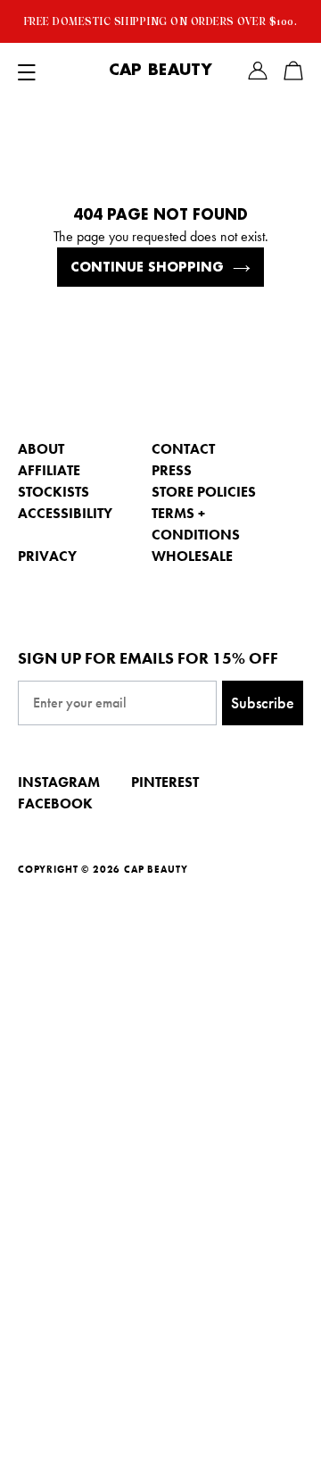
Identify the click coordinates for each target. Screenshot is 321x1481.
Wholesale (192, 556)
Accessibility (65, 513)
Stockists (53, 491)
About (41, 448)
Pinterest (165, 782)
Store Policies (204, 491)
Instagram (59, 782)
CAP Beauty (160, 70)
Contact (183, 448)
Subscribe (262, 702)
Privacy (47, 556)
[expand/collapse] (27, 70)
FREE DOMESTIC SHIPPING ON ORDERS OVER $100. (161, 21)
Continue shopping (147, 267)
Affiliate (49, 470)
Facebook (55, 803)
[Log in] (258, 70)
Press (172, 470)
